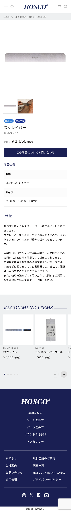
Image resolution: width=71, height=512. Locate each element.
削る (31, 17)
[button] (4, 374)
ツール (14, 17)
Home (6, 17)
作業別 (23, 17)
